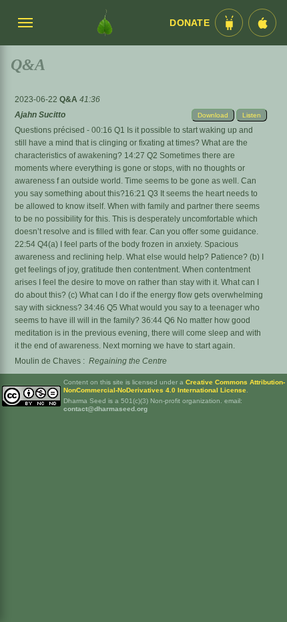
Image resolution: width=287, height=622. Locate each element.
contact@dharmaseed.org (105, 408)
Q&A (69, 99)
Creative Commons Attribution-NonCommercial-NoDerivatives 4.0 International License (174, 386)
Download (213, 115)
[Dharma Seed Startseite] (105, 22)
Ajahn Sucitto (40, 114)
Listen (251, 115)
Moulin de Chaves (48, 361)
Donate (190, 23)
